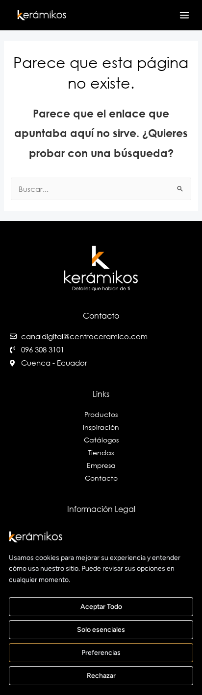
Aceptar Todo (101, 606)
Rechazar (101, 676)
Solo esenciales (101, 630)
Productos (101, 414)
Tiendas (101, 452)
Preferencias (101, 653)
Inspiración (101, 427)
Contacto (101, 478)
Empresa (101, 465)
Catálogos (101, 439)
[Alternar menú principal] (184, 15)
